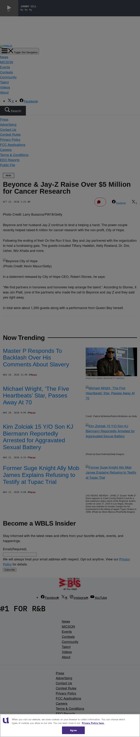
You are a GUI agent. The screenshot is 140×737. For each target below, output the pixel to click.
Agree (73, 730)
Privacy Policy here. (93, 723)
